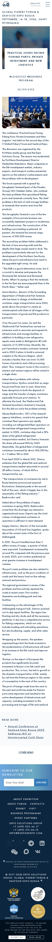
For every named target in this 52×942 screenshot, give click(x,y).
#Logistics (18, 76)
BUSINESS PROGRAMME (26, 813)
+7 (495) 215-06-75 (26, 829)
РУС (38, 3)
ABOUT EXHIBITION (26, 799)
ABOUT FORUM (17, 803)
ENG (33, 3)
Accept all (17, 937)
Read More (35, 937)
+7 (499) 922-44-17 (26, 826)
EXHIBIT (21, 808)
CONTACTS (37, 803)
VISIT (32, 808)
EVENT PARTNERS (26, 817)
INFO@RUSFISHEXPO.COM (26, 833)
